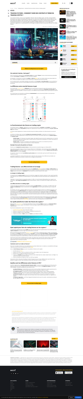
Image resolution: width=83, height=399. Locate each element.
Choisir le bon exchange (51, 385)
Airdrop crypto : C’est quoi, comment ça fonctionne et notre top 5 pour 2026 (71, 37)
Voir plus (54, 338)
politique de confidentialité (43, 397)
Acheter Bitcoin (54, 3)
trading (39, 168)
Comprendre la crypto (51, 382)
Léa (14, 26)
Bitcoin (36, 78)
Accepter (78, 397)
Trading (40, 3)
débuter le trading (29, 232)
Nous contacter (68, 383)
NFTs (11, 389)
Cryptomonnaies (34, 3)
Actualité (23, 3)
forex (11, 132)
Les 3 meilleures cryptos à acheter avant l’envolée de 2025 (71, 26)
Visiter (73, 46)
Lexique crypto (49, 383)
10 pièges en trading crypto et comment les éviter (71, 32)
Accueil (11, 8)
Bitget (21, 250)
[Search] (62, 3)
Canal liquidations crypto (51, 386)
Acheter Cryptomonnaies (30, 382)
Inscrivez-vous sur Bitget (18, 209)
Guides (28, 3)
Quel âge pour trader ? (30, 385)
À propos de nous (68, 382)
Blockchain (12, 388)
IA (10, 390)
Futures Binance (19, 203)
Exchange (67, 10)
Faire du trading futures (34, 162)
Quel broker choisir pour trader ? (32, 386)
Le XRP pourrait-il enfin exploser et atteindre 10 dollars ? (71, 20)
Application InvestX (69, 385)
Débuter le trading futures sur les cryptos (34, 68)
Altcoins (11, 385)
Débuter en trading (29, 383)
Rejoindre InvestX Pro (69, 77)
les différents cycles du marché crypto (24, 241)
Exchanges (12, 386)
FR (64, 3)
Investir (45, 3)
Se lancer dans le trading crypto (34, 283)
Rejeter (71, 397)
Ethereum (12, 383)
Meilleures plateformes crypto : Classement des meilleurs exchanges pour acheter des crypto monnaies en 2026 (71, 13)
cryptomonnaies (21, 88)
